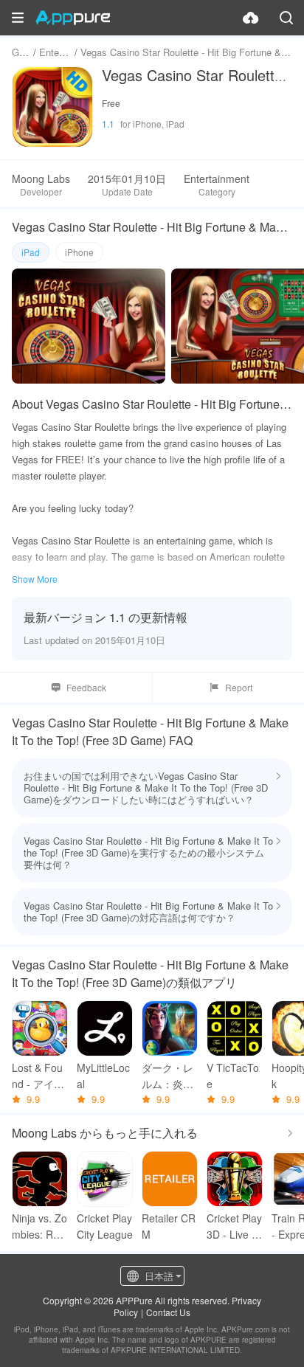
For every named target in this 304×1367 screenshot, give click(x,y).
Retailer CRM (169, 1226)
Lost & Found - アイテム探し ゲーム (39, 1076)
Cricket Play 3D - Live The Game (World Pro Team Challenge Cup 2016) (234, 1226)
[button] (17, 17)
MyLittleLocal (103, 1075)
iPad (30, 252)
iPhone (79, 252)
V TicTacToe (233, 1075)
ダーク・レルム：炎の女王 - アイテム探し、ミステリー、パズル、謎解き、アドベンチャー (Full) (169, 1076)
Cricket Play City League (105, 1226)
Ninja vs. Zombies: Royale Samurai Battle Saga (40, 1226)
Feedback (86, 687)
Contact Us (168, 1312)
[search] (286, 17)
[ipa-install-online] (251, 17)
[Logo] (72, 17)
